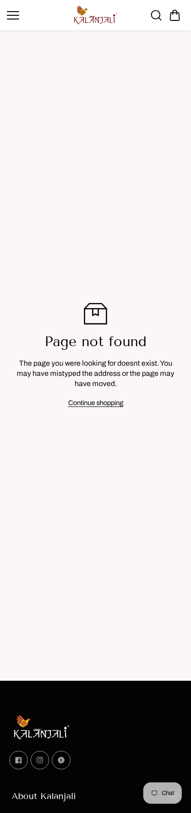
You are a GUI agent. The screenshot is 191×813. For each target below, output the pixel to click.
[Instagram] (40, 760)
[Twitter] (61, 760)
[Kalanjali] (95, 15)
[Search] (156, 15)
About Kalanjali (44, 796)
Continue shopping (95, 402)
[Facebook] (18, 760)
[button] (175, 15)
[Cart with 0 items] (175, 15)
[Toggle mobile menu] (37, 15)
